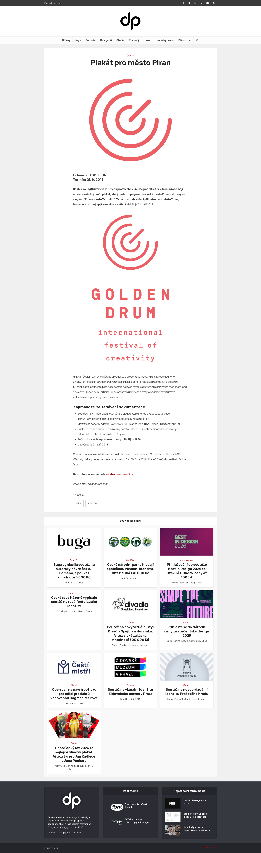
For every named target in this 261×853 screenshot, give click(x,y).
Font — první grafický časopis (136, 806)
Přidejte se (184, 40)
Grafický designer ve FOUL (195, 802)
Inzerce (57, 3)
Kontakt (48, 3)
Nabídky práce (165, 40)
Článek (130, 55)
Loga (78, 40)
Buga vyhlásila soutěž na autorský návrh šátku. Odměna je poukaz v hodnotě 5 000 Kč (74, 571)
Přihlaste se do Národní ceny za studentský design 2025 (186, 631)
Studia (120, 40)
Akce (149, 40)
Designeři (106, 40)
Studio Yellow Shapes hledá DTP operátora (195, 815)
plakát (78, 503)
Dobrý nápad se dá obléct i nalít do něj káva (197, 829)
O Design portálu (64, 832)
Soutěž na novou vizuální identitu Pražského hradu (186, 691)
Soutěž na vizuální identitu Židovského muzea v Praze (130, 691)
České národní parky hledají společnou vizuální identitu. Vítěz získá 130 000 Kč (130, 568)
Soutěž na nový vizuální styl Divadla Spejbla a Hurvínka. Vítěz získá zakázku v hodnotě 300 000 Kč (130, 633)
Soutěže (90, 40)
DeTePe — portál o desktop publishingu (137, 821)
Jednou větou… (186, 560)
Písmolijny (135, 40)
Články (66, 40)
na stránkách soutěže (119, 474)
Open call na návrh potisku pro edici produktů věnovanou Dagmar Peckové (74, 693)
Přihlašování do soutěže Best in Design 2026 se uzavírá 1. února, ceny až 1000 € (187, 571)
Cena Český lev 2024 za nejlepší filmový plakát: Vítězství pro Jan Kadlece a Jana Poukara (74, 754)
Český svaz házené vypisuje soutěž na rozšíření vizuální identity (74, 601)
